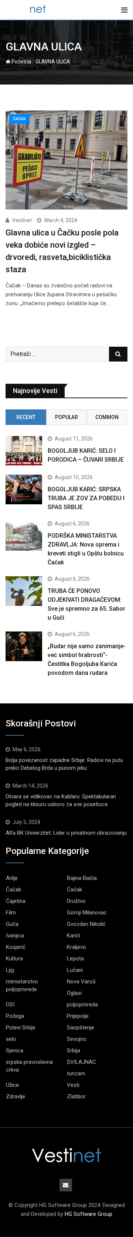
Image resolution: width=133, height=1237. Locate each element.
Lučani (75, 970)
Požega (15, 1016)
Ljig (10, 970)
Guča (12, 924)
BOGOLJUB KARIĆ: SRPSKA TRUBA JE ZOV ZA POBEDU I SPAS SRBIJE (86, 498)
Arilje (12, 878)
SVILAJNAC (81, 1062)
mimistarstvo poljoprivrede (22, 985)
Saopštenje (80, 1027)
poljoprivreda (82, 1004)
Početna (20, 62)
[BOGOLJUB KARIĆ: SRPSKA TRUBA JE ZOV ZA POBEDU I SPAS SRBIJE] (24, 489)
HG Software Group (88, 1214)
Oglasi (74, 993)
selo (11, 1039)
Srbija (73, 1050)
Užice (12, 1085)
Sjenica (14, 1050)
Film (11, 912)
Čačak (13, 889)
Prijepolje (78, 1016)
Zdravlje (15, 1096)
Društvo (76, 901)
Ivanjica (15, 935)
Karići (73, 935)
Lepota (75, 958)
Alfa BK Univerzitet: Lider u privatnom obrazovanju (66, 832)
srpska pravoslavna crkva (29, 1066)
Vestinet (22, 220)
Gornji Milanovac (87, 912)
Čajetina (15, 901)
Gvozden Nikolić (86, 924)
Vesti (73, 1085)
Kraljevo (76, 947)
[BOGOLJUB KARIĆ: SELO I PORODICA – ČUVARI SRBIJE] (24, 450)
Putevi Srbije (20, 1027)
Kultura (14, 958)
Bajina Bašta (82, 878)
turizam (76, 1073)
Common (107, 417)
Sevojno (76, 1039)
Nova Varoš (81, 981)
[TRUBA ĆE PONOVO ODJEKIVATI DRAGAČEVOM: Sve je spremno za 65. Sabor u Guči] (24, 591)
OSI (10, 1004)
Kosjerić (15, 947)
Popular (66, 417)
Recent (25, 417)
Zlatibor (76, 1096)
